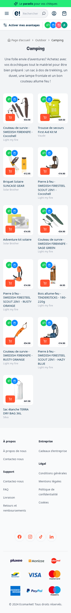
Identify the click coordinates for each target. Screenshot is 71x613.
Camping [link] (57, 40)
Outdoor (40, 40)
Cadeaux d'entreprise (53, 451)
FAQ (5, 489)
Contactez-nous (13, 459)
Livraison (9, 497)
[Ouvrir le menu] (6, 13)
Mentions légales (50, 481)
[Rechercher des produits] (43, 13)
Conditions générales (53, 473)
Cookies (44, 502)
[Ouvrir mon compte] (54, 13)
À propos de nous (14, 451)
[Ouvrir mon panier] (64, 13)
